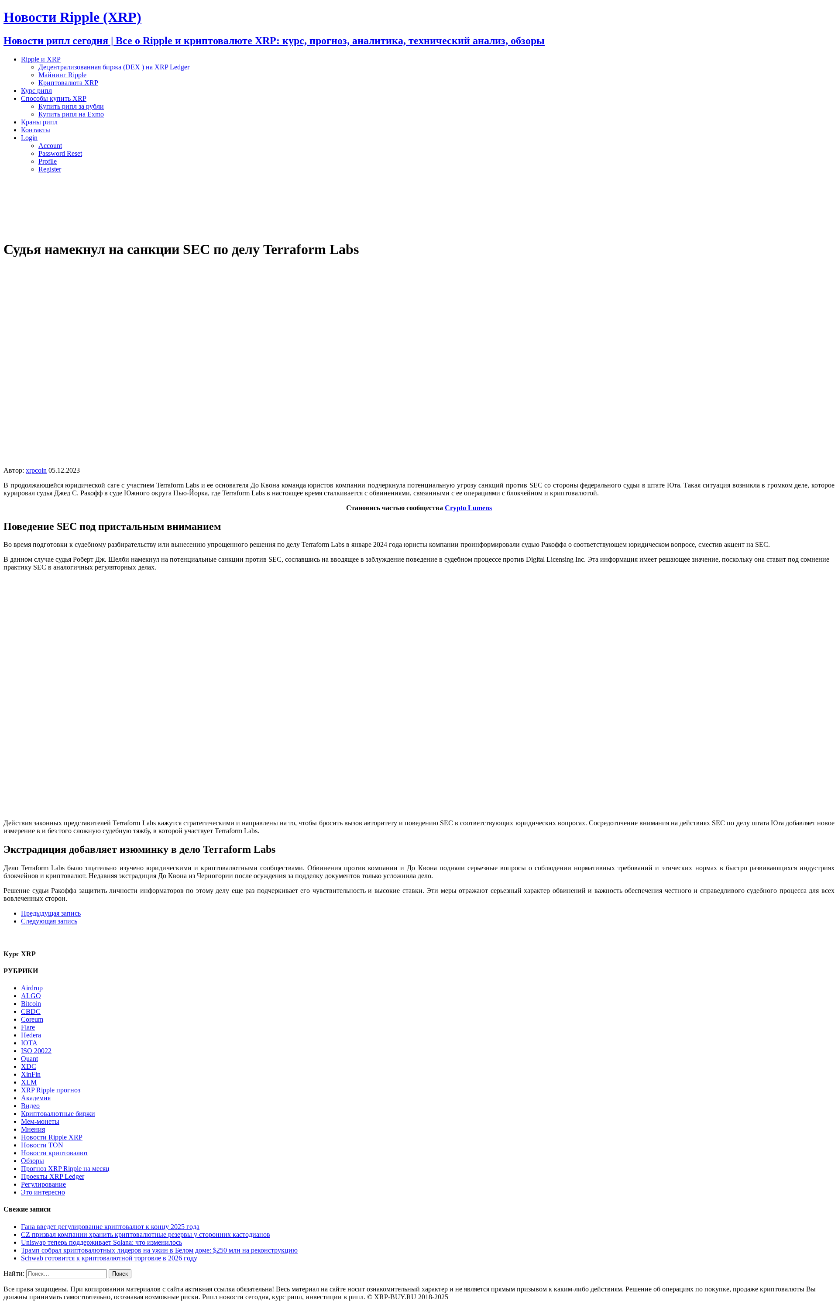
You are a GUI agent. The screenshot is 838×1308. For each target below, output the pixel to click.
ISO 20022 (36, 1050)
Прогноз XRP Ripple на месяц (65, 1168)
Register (49, 169)
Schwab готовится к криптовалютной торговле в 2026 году (109, 1258)
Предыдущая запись (51, 913)
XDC (28, 1066)
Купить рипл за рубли (71, 106)
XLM (29, 1082)
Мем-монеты (40, 1121)
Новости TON (42, 1145)
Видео (30, 1105)
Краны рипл (39, 122)
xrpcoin (36, 470)
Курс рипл (36, 90)
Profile (47, 161)
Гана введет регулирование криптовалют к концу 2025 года (110, 1226)
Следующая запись (49, 921)
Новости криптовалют (54, 1153)
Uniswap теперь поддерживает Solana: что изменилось (101, 1242)
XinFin (31, 1074)
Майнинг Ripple (62, 75)
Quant (29, 1058)
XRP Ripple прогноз (50, 1090)
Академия (36, 1098)
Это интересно (43, 1192)
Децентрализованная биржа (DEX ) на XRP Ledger (113, 67)
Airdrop (32, 988)
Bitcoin (31, 1003)
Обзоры (32, 1160)
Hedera (31, 1035)
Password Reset (60, 153)
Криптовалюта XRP (68, 82)
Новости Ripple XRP (51, 1137)
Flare (28, 1027)
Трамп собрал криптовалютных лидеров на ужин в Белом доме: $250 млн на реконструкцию (159, 1250)
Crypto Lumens (468, 508)
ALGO (31, 995)
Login (29, 137)
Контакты (35, 130)
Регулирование (43, 1184)
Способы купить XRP (53, 98)
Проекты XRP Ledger (52, 1176)
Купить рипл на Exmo (71, 114)
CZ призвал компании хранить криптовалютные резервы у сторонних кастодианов (145, 1234)
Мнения (33, 1129)
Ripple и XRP (41, 59)
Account (50, 145)
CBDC (31, 1011)
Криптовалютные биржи (58, 1113)
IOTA (29, 1043)
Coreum (32, 1019)
